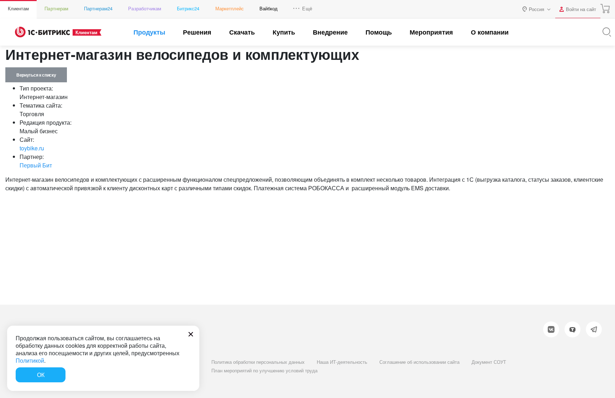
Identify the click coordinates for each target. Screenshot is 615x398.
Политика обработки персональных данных (258, 361)
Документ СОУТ (489, 361)
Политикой (30, 360)
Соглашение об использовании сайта (419, 361)
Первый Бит (36, 165)
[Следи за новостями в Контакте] (551, 329)
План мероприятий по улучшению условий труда (264, 370)
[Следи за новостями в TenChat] (572, 329)
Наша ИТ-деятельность (342, 361)
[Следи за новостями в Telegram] (594, 329)
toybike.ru (32, 148)
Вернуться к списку (36, 75)
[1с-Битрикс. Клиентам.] (42, 32)
